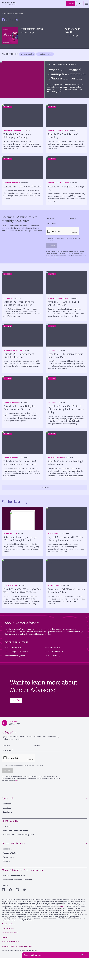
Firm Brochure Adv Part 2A (10, 933)
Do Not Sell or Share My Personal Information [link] (17, 946)
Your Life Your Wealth (45, 54)
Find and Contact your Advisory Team (18, 834)
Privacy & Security (8, 928)
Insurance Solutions (53, 651)
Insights (6, 812)
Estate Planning (51, 647)
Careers (6, 849)
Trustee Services (51, 656)
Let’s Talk (16, 700)
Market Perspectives (27, 54)
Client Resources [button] (11, 821)
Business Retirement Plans (14, 875)
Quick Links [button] (8, 798)
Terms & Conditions (8, 924)
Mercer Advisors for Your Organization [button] (22, 870)
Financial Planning (12, 647)
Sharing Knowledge (13, 14)
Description (26, 33)
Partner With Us (9, 853)
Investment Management (15, 656)
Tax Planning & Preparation (15, 651)
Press (5, 861)
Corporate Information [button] (14, 843)
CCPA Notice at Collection (10, 942)
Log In (5, 826)
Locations (7, 808)
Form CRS (5, 937)
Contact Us (7, 804)
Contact (71, 3)
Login (80, 3)
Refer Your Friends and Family (15, 830)
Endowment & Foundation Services (17, 880)
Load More (44, 487)
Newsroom (7, 857)
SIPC (61, 907)
